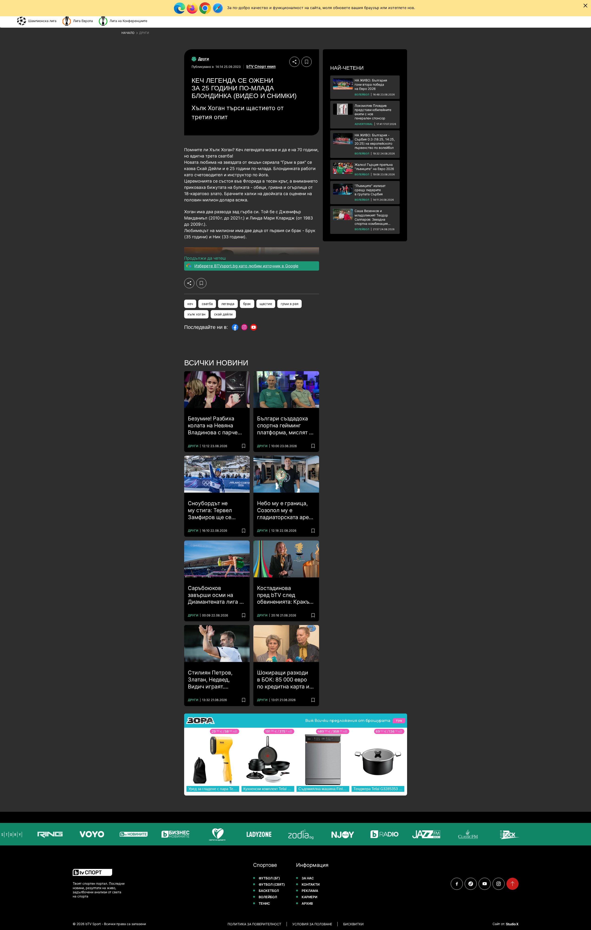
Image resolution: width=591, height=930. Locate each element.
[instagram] (499, 884)
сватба (207, 304)
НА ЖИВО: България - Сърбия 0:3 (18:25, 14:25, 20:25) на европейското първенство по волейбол (375, 141)
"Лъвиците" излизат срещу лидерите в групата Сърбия (370, 190)
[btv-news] (128, 834)
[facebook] (457, 884)
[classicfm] (462, 834)
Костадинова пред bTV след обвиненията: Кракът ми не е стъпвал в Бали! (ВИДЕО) (284, 595)
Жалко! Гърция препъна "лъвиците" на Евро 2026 (374, 167)
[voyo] (86, 834)
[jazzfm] (420, 834)
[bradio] (378, 834)
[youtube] (485, 884)
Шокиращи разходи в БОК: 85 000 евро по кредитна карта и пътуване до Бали (283, 679)
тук (399, 721)
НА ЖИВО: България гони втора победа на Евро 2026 (371, 84)
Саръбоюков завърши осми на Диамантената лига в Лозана (215, 595)
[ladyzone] (253, 834)
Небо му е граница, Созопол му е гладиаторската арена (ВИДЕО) (286, 510)
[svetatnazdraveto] (211, 834)
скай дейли (223, 314)
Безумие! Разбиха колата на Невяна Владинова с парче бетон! (213, 425)
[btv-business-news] (169, 834)
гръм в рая (289, 304)
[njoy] (337, 834)
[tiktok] (471, 884)
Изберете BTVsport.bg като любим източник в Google (246, 266)
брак (247, 304)
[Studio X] (512, 924)
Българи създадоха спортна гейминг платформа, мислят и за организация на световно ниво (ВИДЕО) (284, 425)
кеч (190, 304)
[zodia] (295, 834)
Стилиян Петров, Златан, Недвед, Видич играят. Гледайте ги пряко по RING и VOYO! (215, 679)
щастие (266, 304)
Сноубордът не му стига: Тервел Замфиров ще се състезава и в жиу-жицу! (213, 510)
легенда (227, 304)
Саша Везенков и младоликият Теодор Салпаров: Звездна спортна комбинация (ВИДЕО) (371, 217)
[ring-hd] (44, 834)
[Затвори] (585, 5)
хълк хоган (196, 314)
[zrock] (504, 834)
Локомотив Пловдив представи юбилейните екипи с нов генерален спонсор (373, 112)
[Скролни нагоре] (512, 884)
